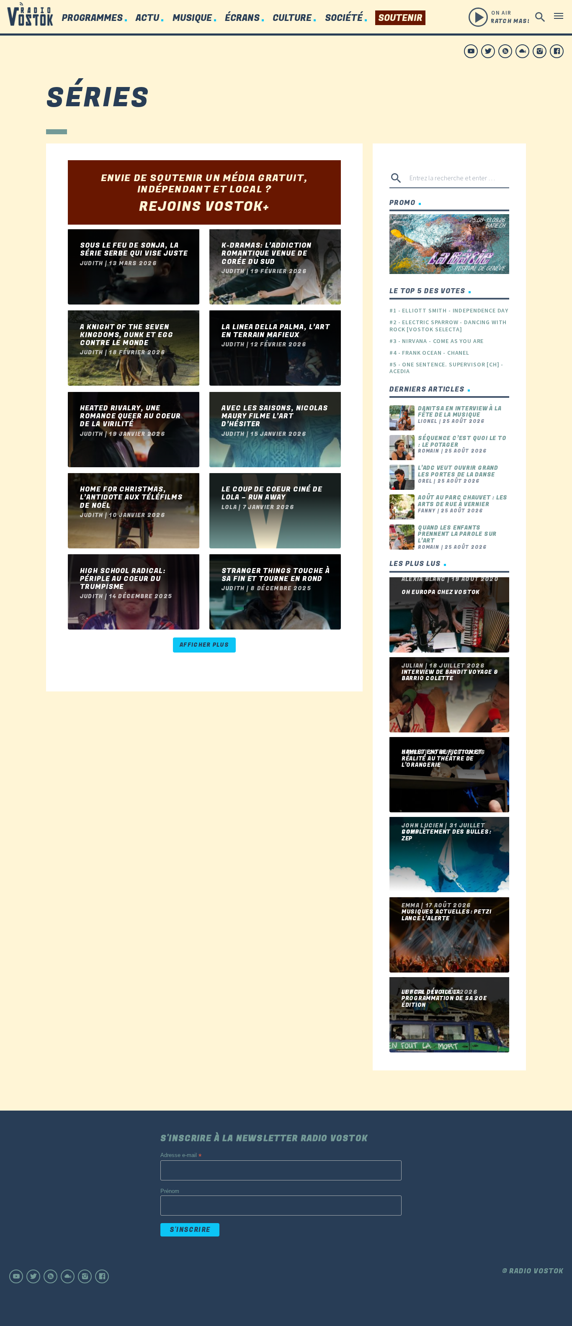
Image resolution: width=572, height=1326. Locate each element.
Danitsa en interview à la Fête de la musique (460, 411)
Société (344, 18)
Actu (147, 18)
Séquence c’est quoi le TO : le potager (462, 441)
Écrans (242, 18)
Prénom (169, 1191)
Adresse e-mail (180, 1155)
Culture (292, 18)
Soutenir (400, 18)
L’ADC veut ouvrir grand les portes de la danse (458, 471)
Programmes (92, 18)
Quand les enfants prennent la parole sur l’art (457, 534)
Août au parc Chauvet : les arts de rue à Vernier (463, 501)
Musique (192, 18)
